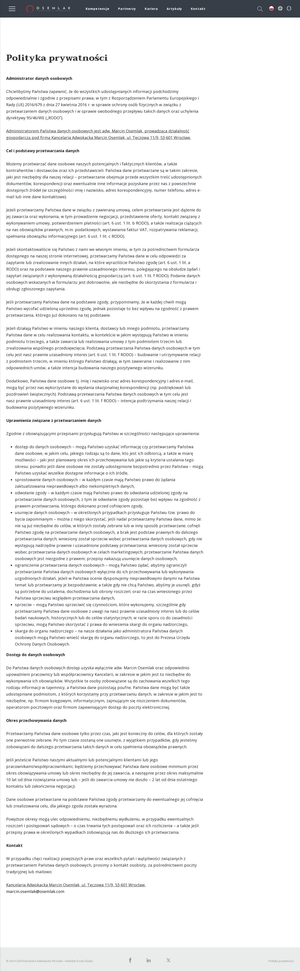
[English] (280, 8)
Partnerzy (127, 9)
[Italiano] (289, 8)
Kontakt (198, 9)
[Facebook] (130, 960)
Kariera (151, 9)
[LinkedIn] (149, 960)
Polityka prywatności (281, 961)
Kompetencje (97, 9)
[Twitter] (168, 960)
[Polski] (271, 8)
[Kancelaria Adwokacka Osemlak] (48, 8)
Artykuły (174, 9)
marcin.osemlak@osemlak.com (35, 891)
